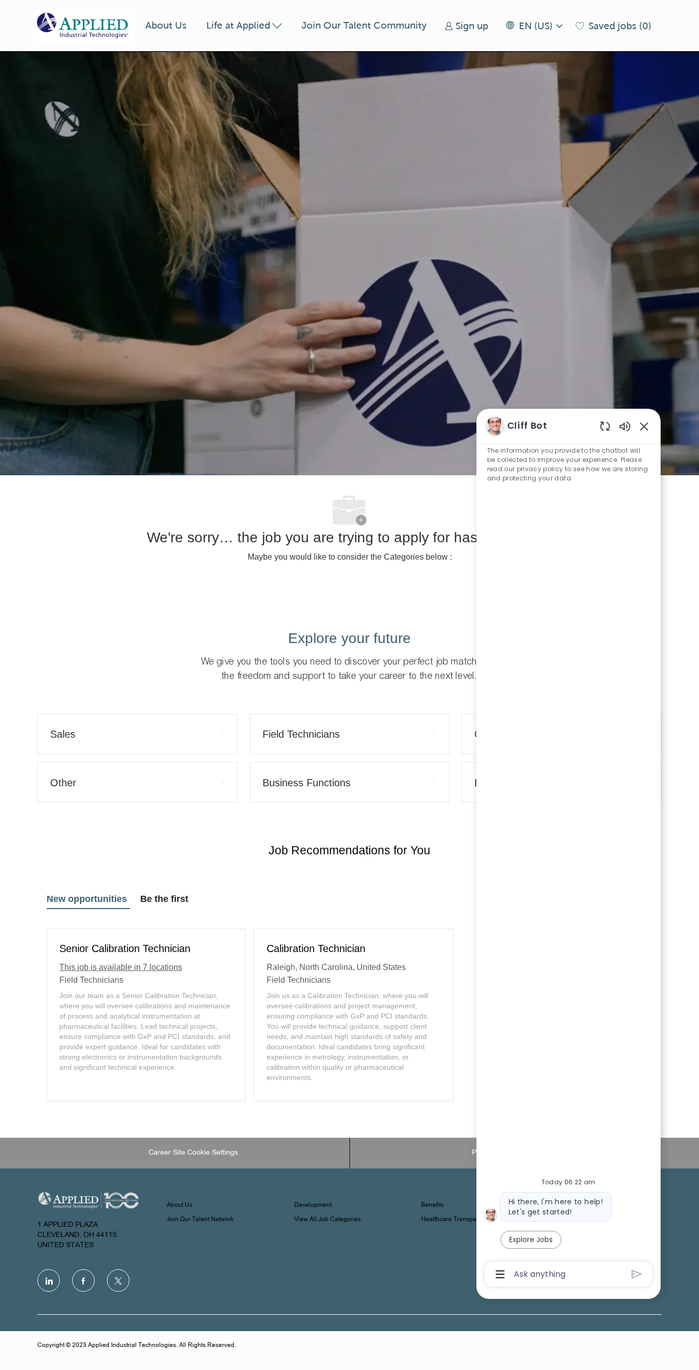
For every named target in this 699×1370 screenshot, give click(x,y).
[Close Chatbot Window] (644, 426)
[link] (466, 25)
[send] (636, 1274)
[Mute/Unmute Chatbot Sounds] (624, 425)
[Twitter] (118, 1280)
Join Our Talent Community (364, 25)
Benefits (432, 1205)
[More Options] (500, 1274)
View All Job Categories (327, 1220)
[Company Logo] (84, 25)
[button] (533, 25)
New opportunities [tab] (87, 899)
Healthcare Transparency (456, 1220)
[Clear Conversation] (605, 426)
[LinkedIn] (48, 1280)
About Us (166, 25)
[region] (568, 849)
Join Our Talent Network (200, 1220)
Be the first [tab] (164, 899)
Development (313, 1205)
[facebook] (83, 1280)
